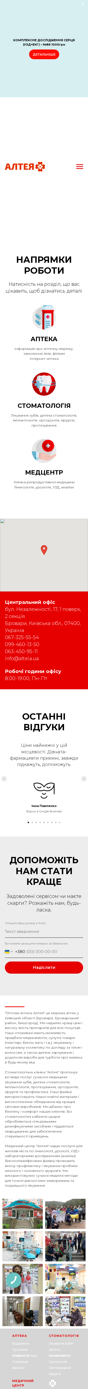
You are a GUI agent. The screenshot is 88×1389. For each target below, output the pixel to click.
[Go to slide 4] (40, 822)
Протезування (60, 1368)
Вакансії (18, 1368)
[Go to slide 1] (28, 822)
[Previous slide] (4, 779)
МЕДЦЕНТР (44, 472)
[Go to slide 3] (36, 822)
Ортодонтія (58, 1362)
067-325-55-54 (22, 637)
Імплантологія (60, 1355)
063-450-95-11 (21, 651)
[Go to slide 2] (32, 822)
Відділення (20, 1343)
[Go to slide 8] (55, 822)
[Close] (83, 4)
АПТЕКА (19, 1336)
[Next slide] (84, 779)
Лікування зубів (61, 1343)
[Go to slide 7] (52, 822)
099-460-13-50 (22, 644)
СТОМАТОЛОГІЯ (64, 1336)
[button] (44, 550)
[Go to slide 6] (48, 822)
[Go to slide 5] (44, 822)
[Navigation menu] (79, 166)
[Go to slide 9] (59, 822)
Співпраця (20, 1362)
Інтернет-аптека (24, 1355)
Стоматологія (44, 405)
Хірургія (55, 1374)
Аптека (44, 339)
